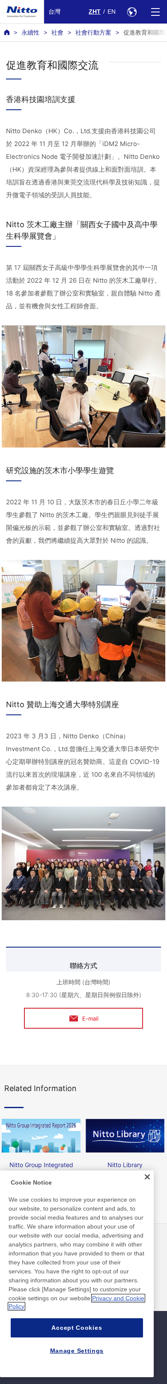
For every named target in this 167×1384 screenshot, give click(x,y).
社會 (57, 32)
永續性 (30, 32)
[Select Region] (131, 11)
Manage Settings (77, 1350)
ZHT (95, 11)
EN (111, 11)
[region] (77, 1273)
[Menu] (155, 11)
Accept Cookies (76, 1327)
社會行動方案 (93, 32)
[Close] (147, 1176)
